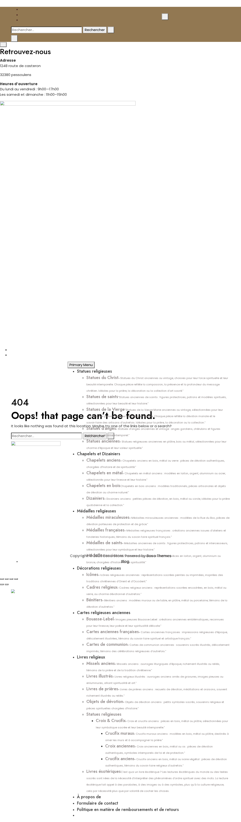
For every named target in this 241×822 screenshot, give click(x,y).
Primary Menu (81, 364)
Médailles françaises (156, 533)
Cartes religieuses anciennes (103, 613)
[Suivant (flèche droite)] (6, 584)
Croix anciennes (159, 749)
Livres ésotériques (157, 780)
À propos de (89, 797)
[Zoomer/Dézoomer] (2, 579)
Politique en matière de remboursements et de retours (128, 809)
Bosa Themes (159, 555)
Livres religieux (91, 657)
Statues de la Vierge (154, 415)
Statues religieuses (94, 371)
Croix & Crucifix (162, 723)
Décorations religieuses (99, 568)
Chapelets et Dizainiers (98, 454)
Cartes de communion (157, 647)
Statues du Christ (157, 384)
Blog (125, 561)
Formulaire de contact (97, 803)
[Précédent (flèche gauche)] (2, 584)
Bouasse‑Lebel (155, 622)
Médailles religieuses (96, 511)
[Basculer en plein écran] (6, 579)
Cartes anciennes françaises (157, 634)
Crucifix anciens (166, 761)
